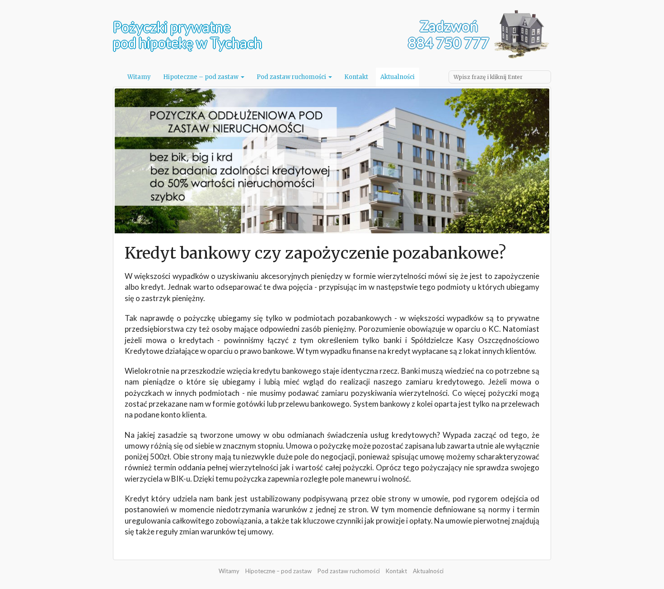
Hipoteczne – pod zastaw (201, 77)
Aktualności (397, 77)
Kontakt (356, 77)
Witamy (139, 77)
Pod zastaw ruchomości (292, 77)
